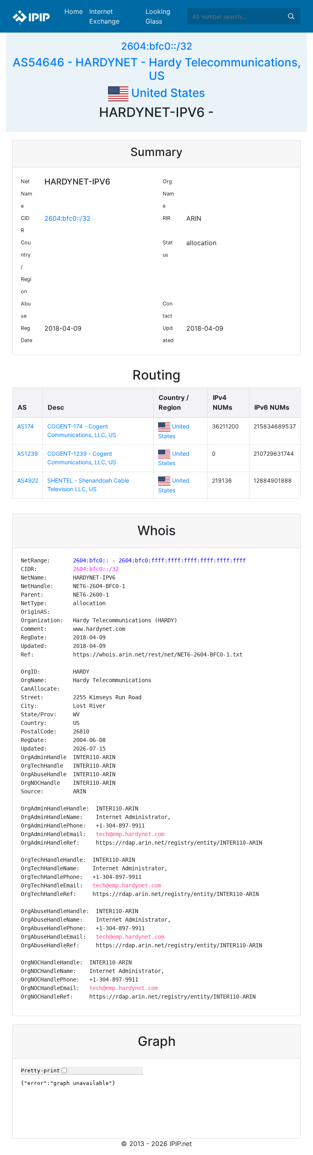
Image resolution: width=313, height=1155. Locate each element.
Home (73, 11)
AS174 (25, 426)
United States (166, 93)
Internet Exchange (104, 16)
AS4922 (27, 480)
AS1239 (27, 453)
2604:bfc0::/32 (156, 46)
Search (291, 16)
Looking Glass (157, 16)
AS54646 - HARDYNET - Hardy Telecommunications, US (157, 69)
